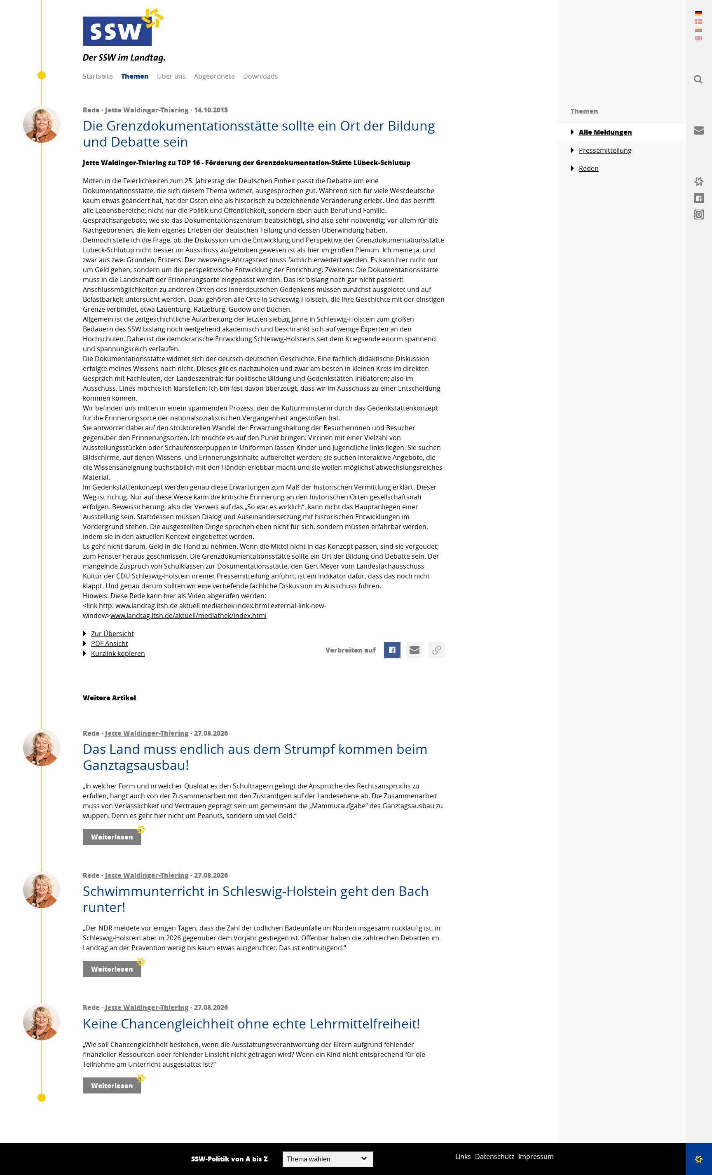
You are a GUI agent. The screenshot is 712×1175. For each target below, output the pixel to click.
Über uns (171, 76)
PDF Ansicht (109, 643)
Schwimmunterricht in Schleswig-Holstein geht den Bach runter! (256, 899)
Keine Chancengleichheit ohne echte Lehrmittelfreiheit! (251, 1023)
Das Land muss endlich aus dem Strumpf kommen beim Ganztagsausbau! (255, 757)
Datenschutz (494, 1156)
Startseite (98, 76)
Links (463, 1156)
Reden (589, 168)
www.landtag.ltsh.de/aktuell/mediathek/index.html (188, 615)
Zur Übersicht (112, 633)
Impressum (536, 1156)
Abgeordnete (214, 76)
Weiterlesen (112, 837)
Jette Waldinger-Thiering (147, 110)
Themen (135, 76)
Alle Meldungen (605, 132)
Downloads (260, 76)
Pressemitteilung (605, 150)
